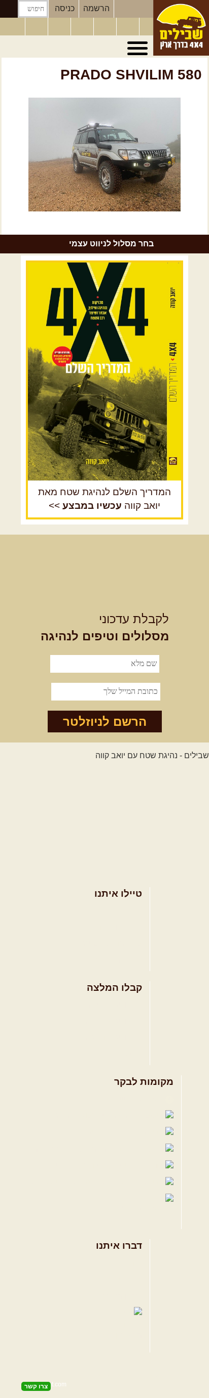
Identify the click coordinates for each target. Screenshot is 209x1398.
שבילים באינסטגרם (62, 1182)
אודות (132, 1263)
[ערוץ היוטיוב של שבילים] (106, 27)
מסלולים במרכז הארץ (105, 1021)
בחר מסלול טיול (115, 910)
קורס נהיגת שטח (113, 959)
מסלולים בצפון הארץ (107, 1004)
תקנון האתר (122, 1296)
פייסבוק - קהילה (81, 1115)
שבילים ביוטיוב (86, 1132)
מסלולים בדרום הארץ (105, 1037)
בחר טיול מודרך (115, 927)
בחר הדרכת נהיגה (111, 943)
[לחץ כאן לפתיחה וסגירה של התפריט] (139, 48)
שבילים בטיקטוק (134, 1208)
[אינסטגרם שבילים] (83, 27)
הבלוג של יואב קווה (66, 1149)
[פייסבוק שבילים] (60, 27)
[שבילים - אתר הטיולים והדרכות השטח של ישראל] (181, 28)
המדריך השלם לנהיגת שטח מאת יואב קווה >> (104, 499)
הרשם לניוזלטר (105, 721)
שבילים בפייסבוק (132, 1099)
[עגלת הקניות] (129, 27)
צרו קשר (128, 1279)
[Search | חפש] (9, 9)
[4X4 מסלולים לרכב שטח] (104, 371)
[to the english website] (11, 26)
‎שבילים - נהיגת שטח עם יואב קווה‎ (152, 755)
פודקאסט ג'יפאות (73, 1165)
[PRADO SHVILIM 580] (104, 154)
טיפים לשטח (120, 1054)
